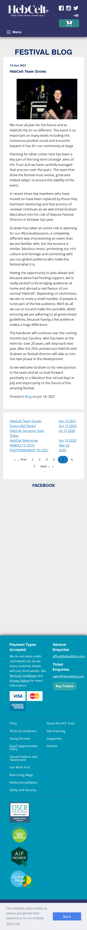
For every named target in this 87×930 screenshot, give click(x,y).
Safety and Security (23, 790)
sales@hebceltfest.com (68, 676)
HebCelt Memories (24, 440)
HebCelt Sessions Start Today (27, 433)
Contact (52, 746)
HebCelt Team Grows (25, 421)
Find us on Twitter (76, 8)
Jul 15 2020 (67, 431)
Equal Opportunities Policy (23, 747)
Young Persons (20, 738)
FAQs (13, 723)
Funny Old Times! (23, 426)
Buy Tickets (64, 686)
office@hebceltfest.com (69, 656)
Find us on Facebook (61, 8)
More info (13, 923)
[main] (43, 234)
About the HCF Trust (61, 723)
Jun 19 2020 (67, 440)
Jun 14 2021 (67, 421)
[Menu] (9, 32)
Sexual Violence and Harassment (23, 758)
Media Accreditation (23, 782)
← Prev (22, 459)
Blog (28, 396)
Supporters (54, 738)
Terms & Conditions (23, 676)
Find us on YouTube (76, 15)
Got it (67, 916)
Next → (45, 466)
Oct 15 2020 (68, 426)
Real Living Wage (21, 775)
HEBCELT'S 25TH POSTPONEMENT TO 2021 (29, 447)
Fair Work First (20, 767)
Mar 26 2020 (64, 447)
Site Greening (56, 731)
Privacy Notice (19, 680)
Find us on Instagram (68, 8)
